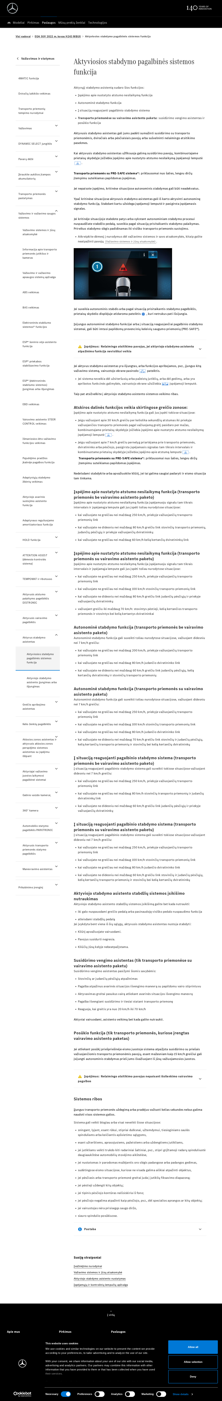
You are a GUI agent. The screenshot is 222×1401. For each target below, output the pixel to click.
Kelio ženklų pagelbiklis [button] (37, 724)
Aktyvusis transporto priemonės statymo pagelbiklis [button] (36, 849)
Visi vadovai (23, 36)
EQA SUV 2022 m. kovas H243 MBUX (58, 36)
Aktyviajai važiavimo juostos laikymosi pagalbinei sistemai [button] (35, 776)
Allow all (193, 1347)
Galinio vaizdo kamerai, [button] (37, 795)
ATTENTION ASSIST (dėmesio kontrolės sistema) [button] (35, 559)
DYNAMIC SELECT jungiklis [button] (35, 143)
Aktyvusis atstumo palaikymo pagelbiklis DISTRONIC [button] (36, 598)
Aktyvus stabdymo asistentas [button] (34, 639)
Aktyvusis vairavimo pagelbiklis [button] (35, 620)
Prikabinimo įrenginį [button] (30, 887)
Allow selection (193, 1361)
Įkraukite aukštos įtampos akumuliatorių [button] (34, 176)
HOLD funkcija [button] (32, 540)
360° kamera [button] (30, 810)
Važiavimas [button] (25, 128)
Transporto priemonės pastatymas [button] (32, 196)
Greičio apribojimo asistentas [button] (34, 707)
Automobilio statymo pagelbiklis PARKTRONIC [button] (38, 828)
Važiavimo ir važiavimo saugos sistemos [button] (37, 215)
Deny (193, 1376)
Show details (181, 1394)
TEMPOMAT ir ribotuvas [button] (37, 579)
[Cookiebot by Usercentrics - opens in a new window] (22, 1394)
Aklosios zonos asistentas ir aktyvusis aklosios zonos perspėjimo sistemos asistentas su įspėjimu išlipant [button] (40, 748)
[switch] (100, 1394)
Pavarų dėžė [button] (25, 159)
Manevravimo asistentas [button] (37, 869)
